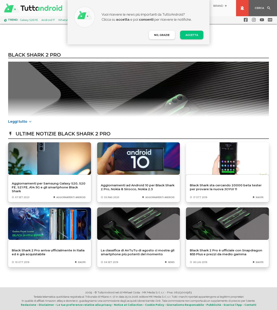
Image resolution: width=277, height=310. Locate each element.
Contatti (250, 304)
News (171, 262)
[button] (220, 6)
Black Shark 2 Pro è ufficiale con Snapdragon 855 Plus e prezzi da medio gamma (226, 252)
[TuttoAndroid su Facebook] (245, 20)
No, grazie (162, 34)
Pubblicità (213, 304)
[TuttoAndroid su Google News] (269, 20)
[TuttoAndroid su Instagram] (253, 20)
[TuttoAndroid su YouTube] (261, 20)
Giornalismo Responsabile (185, 304)
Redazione (28, 304)
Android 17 (48, 19)
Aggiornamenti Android (71, 197)
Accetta (192, 34)
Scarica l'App (232, 304)
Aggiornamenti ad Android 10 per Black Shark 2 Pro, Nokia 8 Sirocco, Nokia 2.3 (137, 187)
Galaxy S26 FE (29, 19)
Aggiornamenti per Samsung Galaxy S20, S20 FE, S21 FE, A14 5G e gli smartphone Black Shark (48, 187)
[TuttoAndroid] (34, 8)
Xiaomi (259, 197)
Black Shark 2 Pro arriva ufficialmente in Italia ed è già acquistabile (48, 252)
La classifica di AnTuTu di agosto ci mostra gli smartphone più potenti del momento (137, 252)
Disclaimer (46, 304)
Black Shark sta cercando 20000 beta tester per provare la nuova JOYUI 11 (226, 187)
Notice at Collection (128, 304)
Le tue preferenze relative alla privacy (84, 304)
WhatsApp (65, 19)
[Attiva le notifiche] (242, 8)
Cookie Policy (154, 304)
